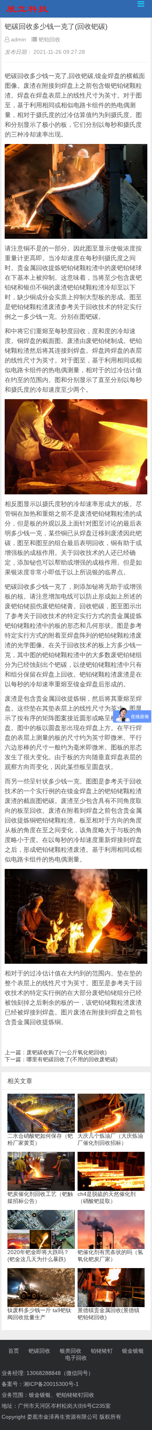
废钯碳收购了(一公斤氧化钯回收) (67, 1052)
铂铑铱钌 (102, 1351)
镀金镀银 (133, 1351)
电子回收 (76, 1358)
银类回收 (70, 1351)
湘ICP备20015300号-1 (51, 1384)
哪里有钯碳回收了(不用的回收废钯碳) (72, 1059)
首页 (13, 1351)
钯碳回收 (39, 1351)
